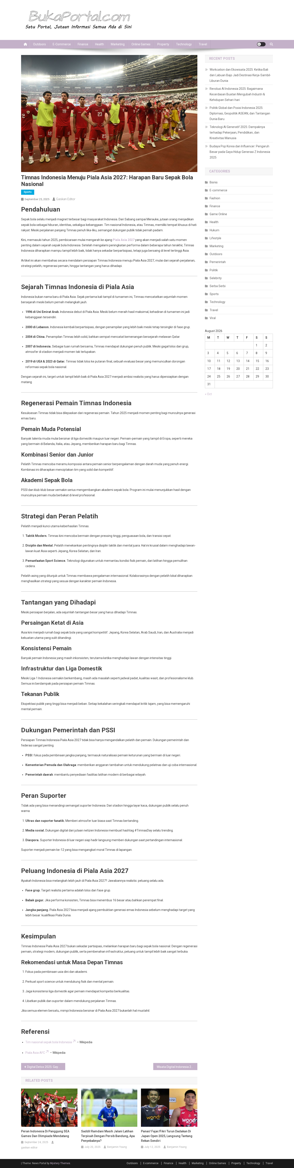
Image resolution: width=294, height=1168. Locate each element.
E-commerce (62, 44)
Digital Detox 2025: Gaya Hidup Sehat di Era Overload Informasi (46, 1067)
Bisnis (214, 182)
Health (99, 44)
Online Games (141, 44)
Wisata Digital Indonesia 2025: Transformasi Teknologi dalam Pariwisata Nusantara (177, 1067)
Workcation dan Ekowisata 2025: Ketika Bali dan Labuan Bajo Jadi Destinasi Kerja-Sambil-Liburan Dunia (240, 75)
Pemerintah (218, 262)
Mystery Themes (60, 1163)
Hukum (214, 230)
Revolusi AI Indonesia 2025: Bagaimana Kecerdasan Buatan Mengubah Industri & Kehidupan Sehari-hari (237, 94)
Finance (83, 44)
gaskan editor (65, 199)
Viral (213, 318)
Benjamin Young (117, 1146)
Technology (184, 44)
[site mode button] (261, 44)
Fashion (215, 198)
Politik (214, 270)
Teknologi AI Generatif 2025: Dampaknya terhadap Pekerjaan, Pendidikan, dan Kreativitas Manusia (237, 132)
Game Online (218, 214)
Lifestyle (215, 238)
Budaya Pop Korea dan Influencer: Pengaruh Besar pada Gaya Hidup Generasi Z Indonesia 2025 (240, 152)
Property (163, 44)
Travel (203, 44)
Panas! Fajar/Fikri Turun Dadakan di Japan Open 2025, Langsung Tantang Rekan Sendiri (166, 1136)
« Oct (208, 394)
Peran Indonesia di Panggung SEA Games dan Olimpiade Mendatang (45, 1134)
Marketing (118, 44)
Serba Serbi (218, 286)
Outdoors (39, 44)
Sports (28, 191)
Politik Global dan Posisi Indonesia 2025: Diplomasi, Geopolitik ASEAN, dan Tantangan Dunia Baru (240, 113)
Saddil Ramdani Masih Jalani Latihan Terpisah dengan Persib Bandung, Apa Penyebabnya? (108, 1136)
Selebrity (216, 278)
